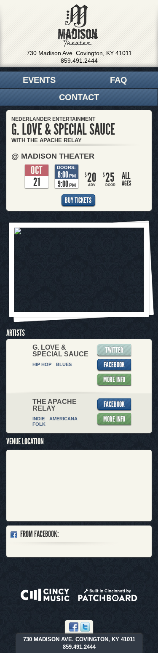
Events (39, 80)
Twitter (114, 350)
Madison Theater (78, 25)
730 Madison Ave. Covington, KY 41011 (79, 53)
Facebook (114, 364)
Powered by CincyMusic (45, 595)
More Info (114, 379)
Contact (79, 97)
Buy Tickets (78, 200)
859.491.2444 (79, 60)
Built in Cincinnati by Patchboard (107, 595)
